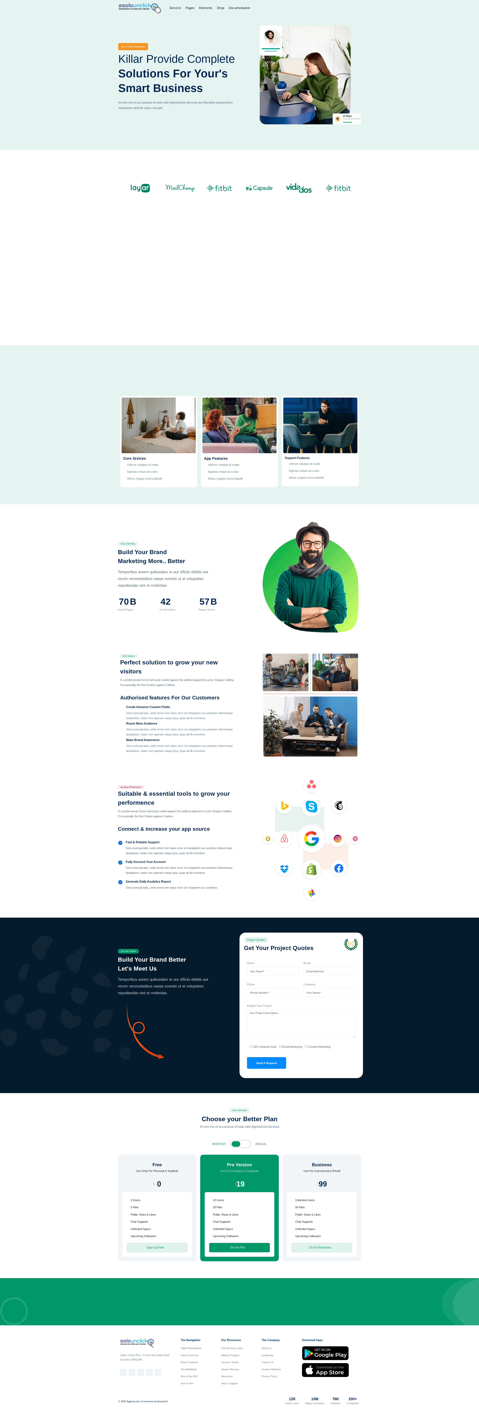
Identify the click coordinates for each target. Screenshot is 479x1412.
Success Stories (230, 1362)
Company (309, 984)
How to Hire (187, 1383)
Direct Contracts (189, 1362)
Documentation (239, 8)
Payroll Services (190, 1355)
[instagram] (140, 1372)
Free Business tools (232, 1348)
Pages (190, 8)
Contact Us (268, 1362)
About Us (267, 1348)
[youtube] (149, 1372)
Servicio (175, 8)
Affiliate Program (230, 1355)
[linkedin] (132, 1372)
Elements (206, 8)
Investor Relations (271, 1369)
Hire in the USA (189, 1376)
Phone (251, 984)
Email (306, 963)
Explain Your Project (259, 1005)
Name (250, 963)
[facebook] (123, 1372)
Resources (227, 1376)
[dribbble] (158, 1372)
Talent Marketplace (191, 1348)
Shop (220, 8)
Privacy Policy (269, 1376)
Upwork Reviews (230, 1369)
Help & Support (229, 1383)
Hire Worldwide (189, 1369)
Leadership (267, 1355)
